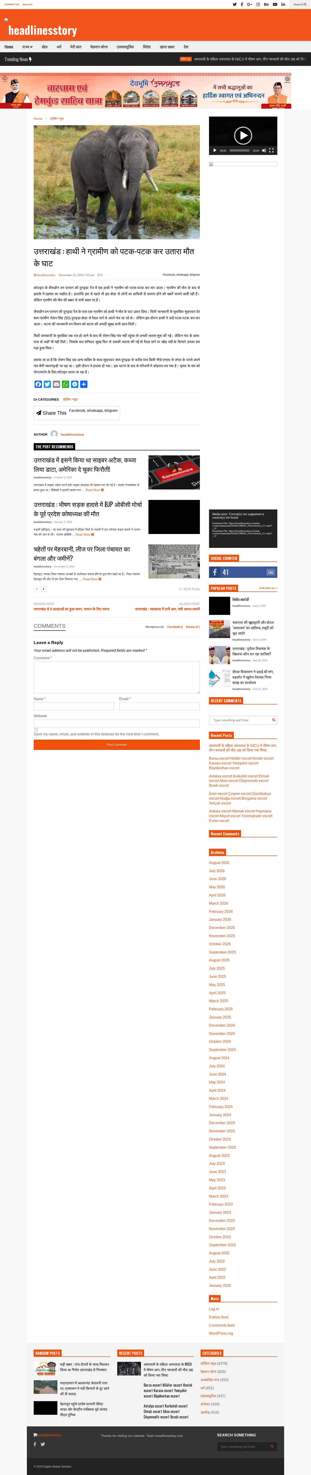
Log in (214, 1309)
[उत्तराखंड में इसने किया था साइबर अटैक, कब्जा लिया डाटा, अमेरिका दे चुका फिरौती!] (174, 472)
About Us (28, 4)
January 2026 (220, 919)
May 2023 (217, 1180)
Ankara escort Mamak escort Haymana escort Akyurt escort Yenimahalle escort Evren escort (240, 816)
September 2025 (222, 952)
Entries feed (218, 1317)
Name (40, 699)
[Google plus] (249, 4)
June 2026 (217, 879)
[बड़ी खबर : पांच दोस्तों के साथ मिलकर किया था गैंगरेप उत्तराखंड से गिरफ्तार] (45, 1368)
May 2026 (217, 887)
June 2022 (217, 1269)
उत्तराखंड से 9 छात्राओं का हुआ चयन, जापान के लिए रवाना (72, 609)
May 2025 (217, 985)
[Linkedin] (283, 4)
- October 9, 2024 (62, 477)
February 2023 (221, 1204)
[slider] (239, 150)
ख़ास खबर (167, 47)
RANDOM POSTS (48, 1353)
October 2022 (220, 1237)
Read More (93, 490)
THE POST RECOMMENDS (54, 446)
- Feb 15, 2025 (259, 689)
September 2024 (222, 1050)
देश (186, 47)
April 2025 (217, 993)
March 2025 (218, 1001)
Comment (43, 658)
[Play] (215, 150)
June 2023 (217, 1172)
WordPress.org (221, 1333)
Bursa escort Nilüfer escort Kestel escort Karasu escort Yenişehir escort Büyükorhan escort (241, 763)
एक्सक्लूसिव (125, 47)
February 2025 (221, 1009)
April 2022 (217, 1277)
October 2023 (220, 1139)
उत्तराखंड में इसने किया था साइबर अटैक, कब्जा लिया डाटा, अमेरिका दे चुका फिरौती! (85, 464)
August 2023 (219, 1156)
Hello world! (240, 599)
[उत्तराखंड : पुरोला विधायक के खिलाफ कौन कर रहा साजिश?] (219, 655)
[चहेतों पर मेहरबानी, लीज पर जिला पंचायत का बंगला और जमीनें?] (174, 561)
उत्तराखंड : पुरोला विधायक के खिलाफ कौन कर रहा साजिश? (251, 651)
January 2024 (220, 1115)
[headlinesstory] (41, 29)
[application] (243, 136)
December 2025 (222, 928)
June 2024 (217, 1074)
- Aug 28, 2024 (259, 660)
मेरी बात (75, 47)
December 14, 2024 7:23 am (76, 275)
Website (40, 716)
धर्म (59, 47)
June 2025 (217, 976)
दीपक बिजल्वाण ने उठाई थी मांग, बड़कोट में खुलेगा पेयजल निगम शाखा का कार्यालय (252, 677)
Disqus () (193, 627)
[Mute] (264, 150)
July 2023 (217, 1164)
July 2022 (217, 1261)
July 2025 (217, 968)
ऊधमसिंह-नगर (210, 1380)
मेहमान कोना (99, 47)
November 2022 (222, 1229)
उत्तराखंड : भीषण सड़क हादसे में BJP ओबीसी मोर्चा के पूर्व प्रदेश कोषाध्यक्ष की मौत (88, 508)
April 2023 (217, 1188)
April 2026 (217, 895)
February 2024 (221, 1107)
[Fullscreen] (271, 150)
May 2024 (217, 1082)
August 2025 (219, 960)
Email (125, 699)
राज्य (26, 47)
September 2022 (222, 1245)
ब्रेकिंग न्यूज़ (149, 59)
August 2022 (219, 1253)
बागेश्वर (205, 1404)
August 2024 (219, 1058)
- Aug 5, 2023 (258, 605)
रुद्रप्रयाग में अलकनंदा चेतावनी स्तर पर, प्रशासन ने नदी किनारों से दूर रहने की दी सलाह (84, 1388)
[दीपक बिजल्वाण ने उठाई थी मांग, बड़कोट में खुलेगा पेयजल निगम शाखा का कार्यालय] (219, 678)
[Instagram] (258, 4)
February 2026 (221, 911)
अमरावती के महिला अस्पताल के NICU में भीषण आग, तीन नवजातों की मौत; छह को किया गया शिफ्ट (221, 59)
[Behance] (266, 4)
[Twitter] (235, 4)
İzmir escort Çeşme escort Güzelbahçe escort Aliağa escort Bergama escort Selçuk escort (240, 798)
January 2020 (220, 1286)
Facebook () (175, 627)
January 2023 (220, 1212)
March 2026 (218, 903)
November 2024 (222, 1034)
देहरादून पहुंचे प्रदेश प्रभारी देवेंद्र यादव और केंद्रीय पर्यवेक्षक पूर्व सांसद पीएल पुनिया (83, 1409)
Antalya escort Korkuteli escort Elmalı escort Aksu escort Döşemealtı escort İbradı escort (239, 781)
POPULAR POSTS (223, 588)
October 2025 (220, 944)
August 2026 (219, 863)
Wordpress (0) (155, 627)
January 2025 (220, 1017)
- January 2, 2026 (62, 522)
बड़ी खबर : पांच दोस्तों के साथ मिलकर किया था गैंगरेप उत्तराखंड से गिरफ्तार (84, 1366)
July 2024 (217, 1066)
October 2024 (220, 1041)
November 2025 (222, 936)
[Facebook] (242, 4)
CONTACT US (12, 4)
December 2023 (222, 1123)
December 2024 (222, 1025)
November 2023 (222, 1131)
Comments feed (222, 1325)
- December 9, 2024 (63, 566)
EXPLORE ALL (267, 588)
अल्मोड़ (205, 1412)
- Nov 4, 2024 (258, 639)
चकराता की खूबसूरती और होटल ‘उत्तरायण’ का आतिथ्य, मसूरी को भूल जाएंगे (253, 627)
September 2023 (222, 1147)
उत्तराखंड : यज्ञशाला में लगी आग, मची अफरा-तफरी (167, 609)
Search (299, 4)
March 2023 (218, 1196)
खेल (45, 47)
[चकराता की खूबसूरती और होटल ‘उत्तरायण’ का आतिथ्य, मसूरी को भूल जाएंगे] (219, 629)
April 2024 (217, 1090)
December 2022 (222, 1221)
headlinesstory (45, 275)
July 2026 (217, 871)
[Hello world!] (219, 606)
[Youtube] (275, 4)
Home (9, 47)
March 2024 (218, 1099)
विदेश (147, 47)
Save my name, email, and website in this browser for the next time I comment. (96, 734)
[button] (243, 136)
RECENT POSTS (130, 1353)
